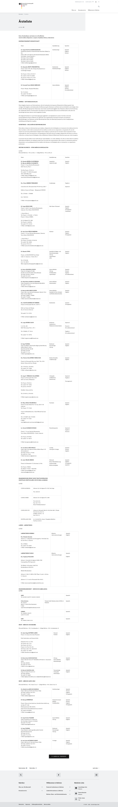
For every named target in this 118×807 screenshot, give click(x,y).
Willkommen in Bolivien (93, 10)
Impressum (27, 804)
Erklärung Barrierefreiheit (37, 804)
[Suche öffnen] (98, 6)
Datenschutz (21, 804)
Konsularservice (82, 10)
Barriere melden (47, 804)
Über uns (74, 10)
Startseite (21, 14)
